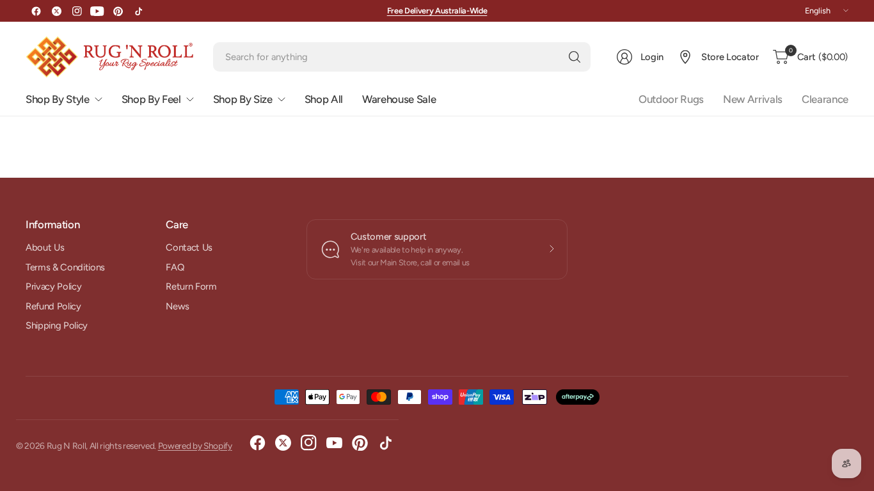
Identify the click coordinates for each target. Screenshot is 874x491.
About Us (45, 247)
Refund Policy (53, 306)
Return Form (191, 286)
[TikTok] (138, 11)
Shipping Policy (57, 325)
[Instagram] (77, 11)
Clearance (825, 99)
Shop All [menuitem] (324, 99)
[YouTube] (97, 11)
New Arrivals (753, 99)
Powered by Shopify (195, 445)
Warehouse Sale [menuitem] (399, 99)
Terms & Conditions (65, 267)
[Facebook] (36, 11)
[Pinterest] (117, 11)
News (177, 306)
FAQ (175, 267)
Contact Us (189, 247)
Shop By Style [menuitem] (58, 99)
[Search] (575, 57)
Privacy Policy (53, 286)
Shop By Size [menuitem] (243, 99)
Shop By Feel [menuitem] (151, 99)
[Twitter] (56, 11)
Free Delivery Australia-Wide (437, 10)
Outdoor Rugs (671, 99)
